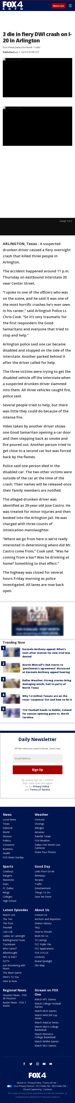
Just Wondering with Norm (14, 967)
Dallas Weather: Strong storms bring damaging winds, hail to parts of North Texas (46, 684)
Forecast (40, 819)
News (7, 814)
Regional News (14, 990)
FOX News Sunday (13, 857)
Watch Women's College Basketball (45, 1035)
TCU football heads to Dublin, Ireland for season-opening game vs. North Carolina (47, 713)
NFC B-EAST (10, 957)
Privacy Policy (41, 786)
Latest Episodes (15, 910)
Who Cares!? (10, 948)
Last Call (7, 931)
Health (6, 853)
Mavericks (8, 879)
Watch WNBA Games (47, 1041)
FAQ (37, 927)
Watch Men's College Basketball (46, 1028)
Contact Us (41, 915)
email (51, 1064)
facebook (24, 1064)
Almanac (39, 832)
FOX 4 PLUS (41, 952)
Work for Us (41, 936)
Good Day (42, 866)
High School (9, 900)
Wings (6, 892)
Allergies (39, 828)
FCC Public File (43, 944)
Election (7, 836)
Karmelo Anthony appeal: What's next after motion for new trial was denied (46, 652)
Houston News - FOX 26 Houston (15, 996)
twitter (31, 1064)
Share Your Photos (45, 852)
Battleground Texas (14, 940)
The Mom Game (12, 972)
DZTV (6, 961)
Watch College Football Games (48, 1005)
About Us (42, 910)
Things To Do (42, 892)
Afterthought (10, 952)
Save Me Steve (43, 896)
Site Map (40, 965)
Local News (9, 819)
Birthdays (40, 875)
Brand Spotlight (43, 961)
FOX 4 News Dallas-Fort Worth (17, 47)
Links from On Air (44, 871)
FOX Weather (42, 840)
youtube (44, 1064)
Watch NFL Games (45, 999)
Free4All (7, 927)
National (7, 828)
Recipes (39, 879)
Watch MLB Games (46, 1011)
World (6, 832)
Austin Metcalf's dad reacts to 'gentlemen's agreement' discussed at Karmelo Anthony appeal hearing (46, 668)
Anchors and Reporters (48, 919)
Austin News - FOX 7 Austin (14, 1004)
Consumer (8, 844)
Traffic (37, 47)
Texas (6, 823)
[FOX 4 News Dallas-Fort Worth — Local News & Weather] (13, 5)
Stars (6, 884)
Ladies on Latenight (14, 936)
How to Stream (43, 931)
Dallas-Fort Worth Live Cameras (47, 846)
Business (8, 849)
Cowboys (8, 871)
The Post (8, 923)
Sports (8, 866)
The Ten (7, 919)
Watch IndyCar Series (47, 1022)
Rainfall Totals (43, 836)
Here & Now (10, 981)
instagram (37, 1064)
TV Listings (41, 940)
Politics (7, 840)
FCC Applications (44, 948)
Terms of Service (40, 789)
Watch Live (58, 6)
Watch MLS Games (45, 1045)
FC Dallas (8, 888)
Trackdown (9, 944)
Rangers (7, 875)
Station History (43, 923)
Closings (39, 823)
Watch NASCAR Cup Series (46, 1016)
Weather (41, 814)
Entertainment (43, 888)
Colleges (7, 896)
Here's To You (11, 977)
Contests (40, 957)
